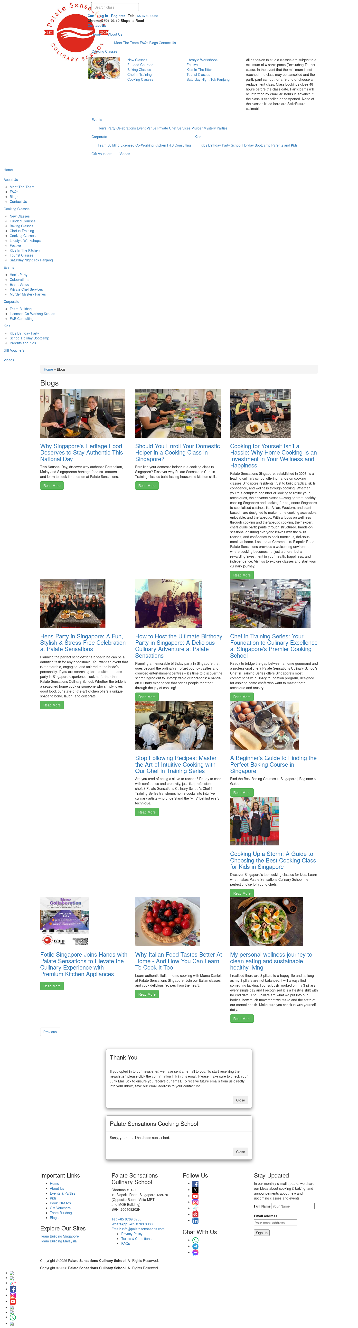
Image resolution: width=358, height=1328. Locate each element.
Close (240, 1100)
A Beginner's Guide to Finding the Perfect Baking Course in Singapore (273, 764)
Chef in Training (139, 74)
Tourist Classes (198, 74)
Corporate (99, 136)
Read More (52, 485)
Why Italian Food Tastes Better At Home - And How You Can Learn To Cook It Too (178, 960)
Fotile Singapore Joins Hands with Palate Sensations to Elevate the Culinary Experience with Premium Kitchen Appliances (83, 964)
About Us (115, 34)
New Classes (137, 59)
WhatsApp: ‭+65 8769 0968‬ (132, 1223)
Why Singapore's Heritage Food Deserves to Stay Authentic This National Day (81, 452)
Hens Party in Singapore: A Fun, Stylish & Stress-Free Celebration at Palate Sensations (83, 642)
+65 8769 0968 (146, 15)
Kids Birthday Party (215, 145)
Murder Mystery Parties (209, 128)
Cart (91, 15)
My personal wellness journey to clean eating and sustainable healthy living (271, 960)
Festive (192, 64)
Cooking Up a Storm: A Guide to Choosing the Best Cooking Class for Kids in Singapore (273, 860)
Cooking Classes (104, 51)
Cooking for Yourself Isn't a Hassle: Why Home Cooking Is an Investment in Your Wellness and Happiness (273, 455)
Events (97, 119)
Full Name (262, 1206)
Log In (102, 15)
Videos (125, 153)
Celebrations (126, 128)
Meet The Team (126, 42)
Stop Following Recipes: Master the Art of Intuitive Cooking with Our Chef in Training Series (176, 764)
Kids (198, 136)
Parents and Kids (284, 145)
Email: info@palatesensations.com (138, 1228)
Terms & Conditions (136, 1238)
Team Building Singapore (59, 1236)
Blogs (153, 42)
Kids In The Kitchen (202, 69)
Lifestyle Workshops (202, 59)
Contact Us (97, 25)
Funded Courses (140, 64)
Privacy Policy (131, 1233)
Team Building (109, 145)
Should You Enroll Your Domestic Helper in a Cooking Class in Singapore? (177, 452)
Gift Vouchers (102, 153)
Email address (265, 1215)
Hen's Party (106, 128)
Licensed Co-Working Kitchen (143, 145)
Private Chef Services (173, 128)
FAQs (144, 42)
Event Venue (146, 128)
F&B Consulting (179, 145)
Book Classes (60, 1202)
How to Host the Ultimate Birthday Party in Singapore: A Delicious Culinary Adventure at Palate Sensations (178, 645)
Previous (50, 1031)
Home (96, 34)
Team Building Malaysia (58, 1241)
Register (118, 15)
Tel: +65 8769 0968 (126, 1219)
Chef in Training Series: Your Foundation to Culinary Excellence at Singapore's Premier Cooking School (274, 645)
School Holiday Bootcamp (250, 145)
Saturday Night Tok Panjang (208, 79)
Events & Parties (62, 1193)
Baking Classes (139, 69)
